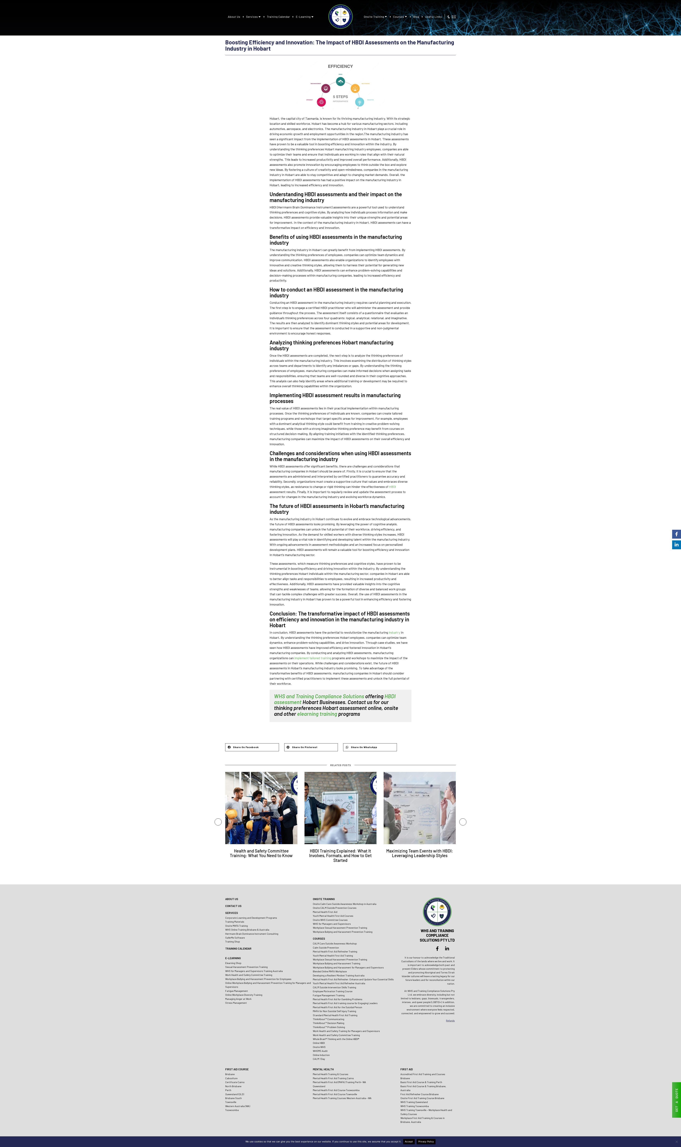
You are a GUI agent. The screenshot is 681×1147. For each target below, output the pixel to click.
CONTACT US (233, 906)
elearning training (317, 713)
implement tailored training (312, 658)
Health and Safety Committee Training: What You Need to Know (261, 853)
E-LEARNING (233, 958)
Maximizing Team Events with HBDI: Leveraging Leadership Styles (419, 853)
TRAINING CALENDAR (238, 948)
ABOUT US (231, 899)
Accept (409, 1141)
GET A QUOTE (677, 1100)
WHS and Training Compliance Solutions (319, 696)
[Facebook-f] (437, 948)
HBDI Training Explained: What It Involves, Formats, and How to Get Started (340, 856)
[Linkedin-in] (447, 948)
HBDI (392, 487)
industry (394, 632)
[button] (252, 747)
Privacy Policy (426, 1141)
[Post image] (261, 808)
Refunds (450, 1020)
